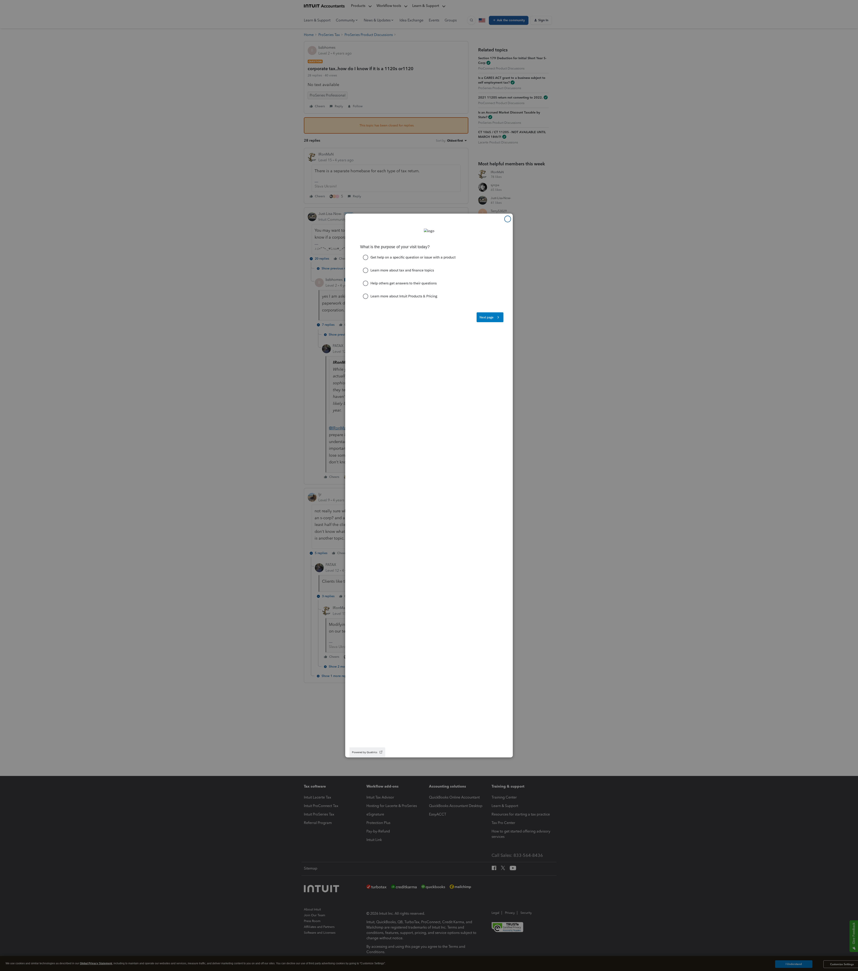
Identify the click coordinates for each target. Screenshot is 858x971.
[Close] (508, 219)
